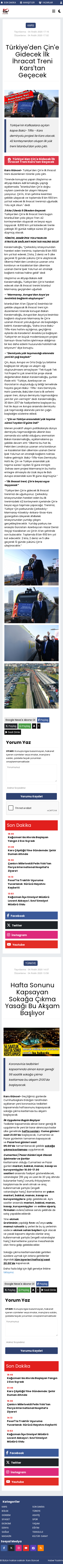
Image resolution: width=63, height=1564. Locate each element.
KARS (30, 25)
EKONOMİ (6, 1523)
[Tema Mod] (59, 11)
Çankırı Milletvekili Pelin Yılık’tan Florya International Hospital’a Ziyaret (29, 867)
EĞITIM (35, 1527)
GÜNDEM (6, 1515)
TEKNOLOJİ (37, 1531)
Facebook (17, 916)
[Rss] (41, 1547)
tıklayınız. (9, 1272)
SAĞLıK (5, 1531)
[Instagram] (19, 1547)
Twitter (16, 925)
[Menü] (53, 11)
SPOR (35, 1519)
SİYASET (6, 1519)
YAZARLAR (47, 2)
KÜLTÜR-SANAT (40, 1536)
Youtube (18, 945)
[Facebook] (4, 1547)
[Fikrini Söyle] (33, 1547)
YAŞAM (36, 1523)
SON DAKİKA (9, 2)
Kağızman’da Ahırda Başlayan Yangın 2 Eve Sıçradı (28, 839)
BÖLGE (5, 1510)
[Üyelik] (61, 2)
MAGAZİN (6, 1536)
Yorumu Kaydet (31, 796)
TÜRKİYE (30, 963)
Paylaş (44, 720)
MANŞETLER (29, 2)
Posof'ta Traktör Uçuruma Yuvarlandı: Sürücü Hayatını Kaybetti (27, 884)
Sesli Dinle (13, 732)
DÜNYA (5, 1527)
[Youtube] (26, 1547)
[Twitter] (11, 1547)
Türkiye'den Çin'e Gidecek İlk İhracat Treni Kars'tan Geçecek (31, 160)
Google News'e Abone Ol (20, 720)
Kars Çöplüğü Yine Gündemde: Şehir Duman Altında (32, 852)
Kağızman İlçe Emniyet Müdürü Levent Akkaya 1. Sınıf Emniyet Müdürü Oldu (28, 900)
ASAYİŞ (36, 1515)
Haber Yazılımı (55, 1560)
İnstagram (19, 935)
